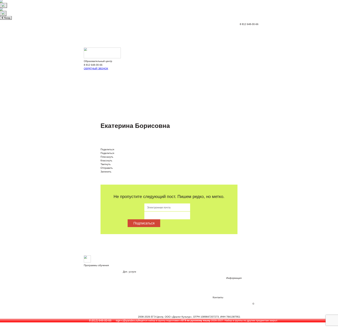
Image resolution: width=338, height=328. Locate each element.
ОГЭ (102, 275)
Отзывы (84, 26)
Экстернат (68, 26)
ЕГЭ (92, 275)
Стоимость (233, 26)
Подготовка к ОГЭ (45, 26)
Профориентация (142, 40)
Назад (6, 18)
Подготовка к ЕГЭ (17, 26)
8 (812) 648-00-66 (100, 320)
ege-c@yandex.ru (127, 320)
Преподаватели (236, 288)
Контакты (215, 26)
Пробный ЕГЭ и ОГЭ (112, 40)
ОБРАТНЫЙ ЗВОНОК (96, 68)
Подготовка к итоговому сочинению (181, 40)
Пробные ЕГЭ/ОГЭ (135, 281)
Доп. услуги (101, 26)
